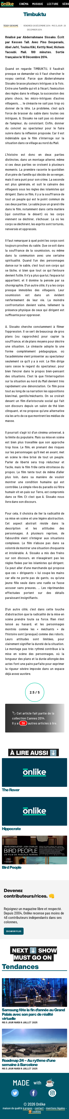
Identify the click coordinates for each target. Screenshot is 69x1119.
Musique (37, 4)
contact (39, 1108)
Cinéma (23, 4)
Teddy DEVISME (10, 25)
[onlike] (7, 5)
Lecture (52, 4)
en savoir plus (13, 931)
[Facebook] (33, 1093)
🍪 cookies (34, 1111)
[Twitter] (15, 1093)
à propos (27, 1108)
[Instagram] (52, 1093)
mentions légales (55, 1108)
